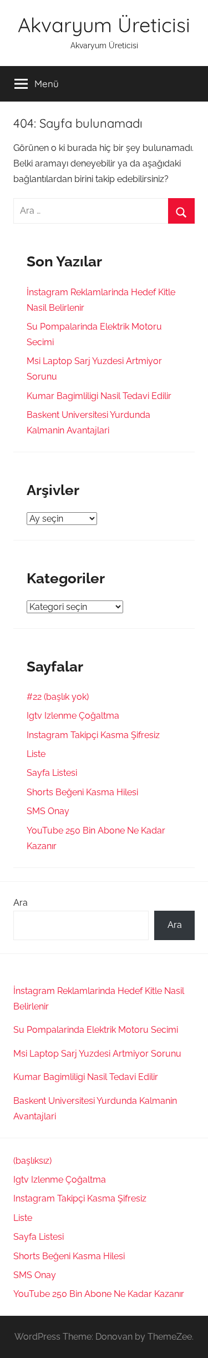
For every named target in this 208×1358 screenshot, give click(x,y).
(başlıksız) (32, 1160)
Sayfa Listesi (52, 773)
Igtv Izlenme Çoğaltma (73, 715)
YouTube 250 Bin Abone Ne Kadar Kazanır (98, 1294)
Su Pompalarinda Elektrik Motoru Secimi (95, 1029)
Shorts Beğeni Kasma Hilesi (82, 792)
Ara (20, 902)
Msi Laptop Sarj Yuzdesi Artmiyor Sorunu (97, 1053)
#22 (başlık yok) (58, 696)
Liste (36, 754)
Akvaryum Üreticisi (104, 24)
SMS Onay (48, 811)
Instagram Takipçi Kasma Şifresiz (93, 735)
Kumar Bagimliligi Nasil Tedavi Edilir (99, 396)
